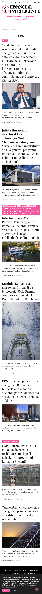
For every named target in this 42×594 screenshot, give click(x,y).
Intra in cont (29, 16)
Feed (31, 2)
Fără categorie (19, 199)
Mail (35, 2)
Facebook (11, 2)
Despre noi (7, 570)
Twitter (15, 2)
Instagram (23, 2)
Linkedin (19, 2)
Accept (6, 590)
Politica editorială (29, 573)
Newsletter (15, 573)
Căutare (39, 2)
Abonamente (34, 570)
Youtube (27, 2)
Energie (18, 122)
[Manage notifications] (37, 589)
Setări (15, 590)
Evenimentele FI (21, 19)
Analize (13, 122)
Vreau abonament (14, 16)
